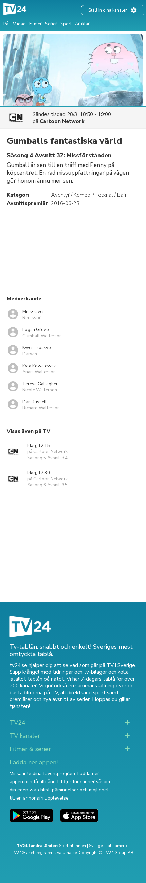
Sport (66, 24)
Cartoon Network (62, 121)
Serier (51, 24)
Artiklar (82, 24)
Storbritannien (72, 845)
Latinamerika (118, 845)
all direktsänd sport (83, 692)
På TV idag (14, 24)
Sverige (96, 845)
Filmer (35, 24)
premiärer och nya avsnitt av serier (50, 699)
